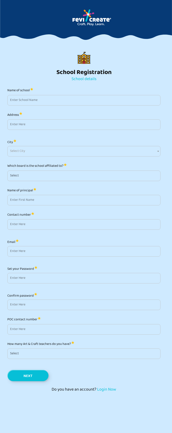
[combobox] (83, 151)
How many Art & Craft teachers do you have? (39, 344)
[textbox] (17, 151)
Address (13, 115)
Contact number (19, 215)
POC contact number (22, 319)
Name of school (18, 90)
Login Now (106, 390)
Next (28, 376)
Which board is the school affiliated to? (35, 166)
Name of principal (20, 190)
